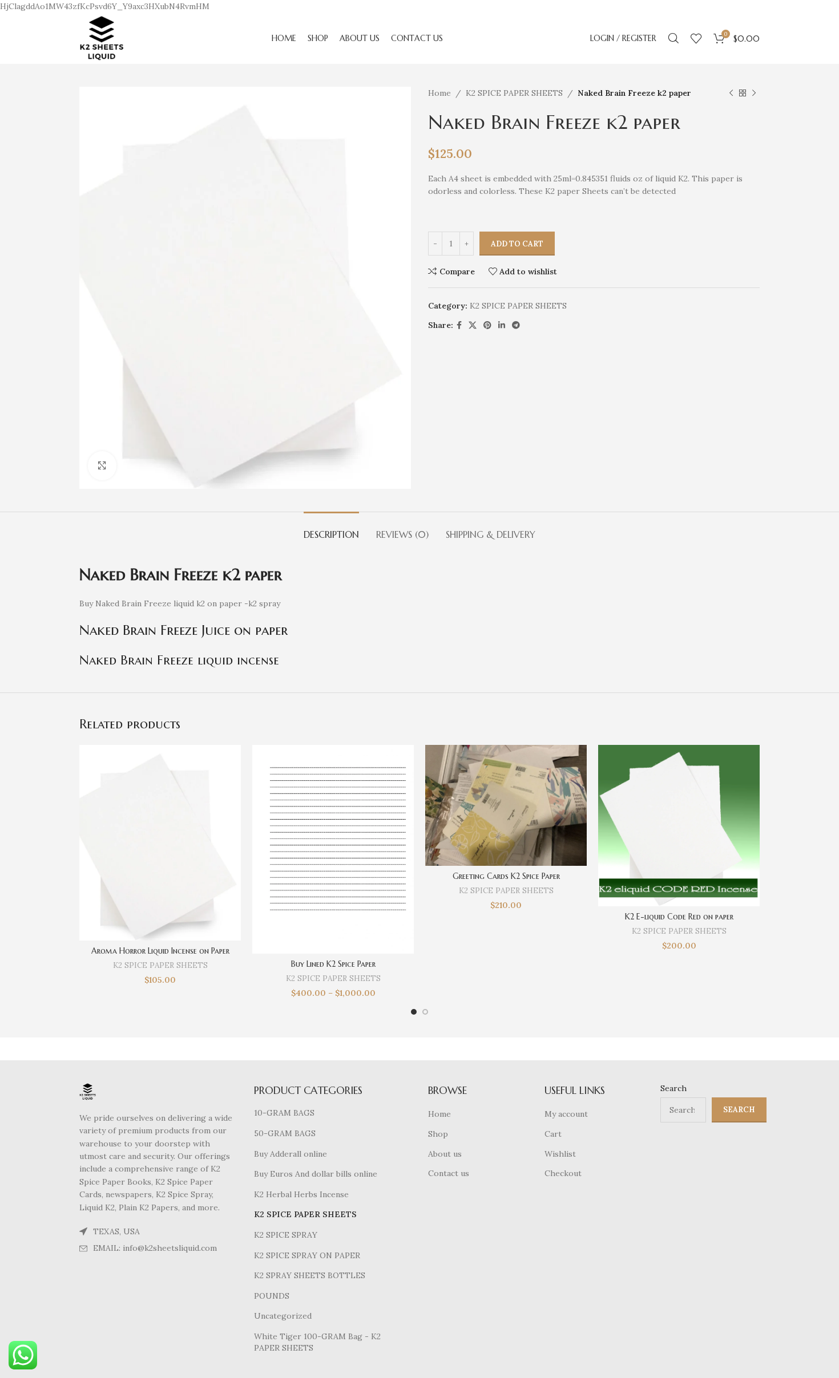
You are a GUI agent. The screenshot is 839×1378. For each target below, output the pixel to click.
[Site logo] (101, 38)
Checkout (563, 1173)
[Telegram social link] (516, 325)
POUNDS (271, 1296)
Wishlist (560, 1154)
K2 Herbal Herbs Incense (301, 1194)
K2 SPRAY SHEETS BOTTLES (309, 1275)
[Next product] (754, 93)
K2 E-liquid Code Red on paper (679, 916)
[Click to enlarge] (102, 465)
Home (439, 93)
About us (445, 1154)
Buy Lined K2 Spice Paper (333, 964)
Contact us (448, 1173)
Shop (438, 1134)
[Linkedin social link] (502, 325)
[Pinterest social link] (487, 325)
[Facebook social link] (459, 325)
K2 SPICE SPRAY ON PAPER (307, 1255)
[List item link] (158, 1248)
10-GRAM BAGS (284, 1113)
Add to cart (517, 244)
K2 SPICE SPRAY (285, 1235)
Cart (553, 1134)
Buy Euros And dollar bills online (315, 1174)
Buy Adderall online (290, 1154)
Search (673, 1088)
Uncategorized (283, 1316)
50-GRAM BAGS (285, 1133)
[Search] (673, 38)
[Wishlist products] (696, 38)
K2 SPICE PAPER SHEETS (514, 93)
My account (566, 1114)
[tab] (331, 529)
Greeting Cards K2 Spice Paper (506, 876)
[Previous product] (731, 93)
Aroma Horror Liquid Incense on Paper (160, 951)
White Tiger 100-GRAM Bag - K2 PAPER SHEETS (317, 1342)
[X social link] (472, 325)
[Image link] (87, 1091)
